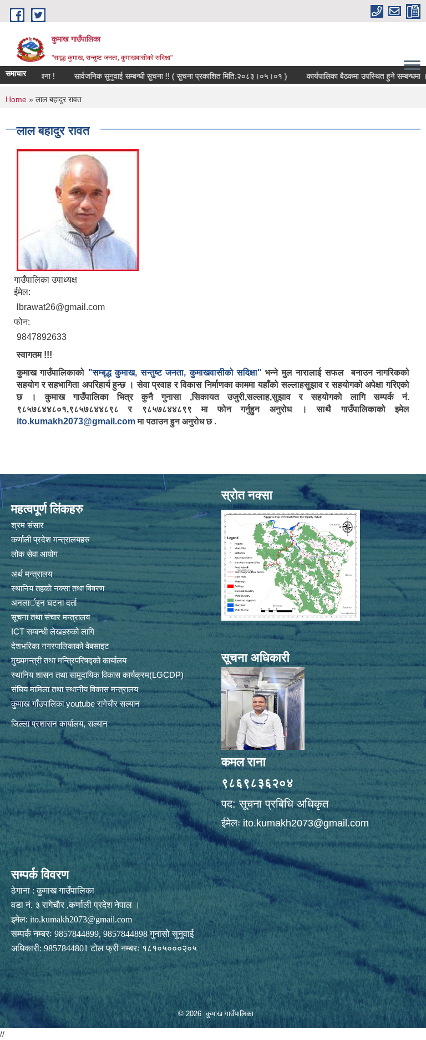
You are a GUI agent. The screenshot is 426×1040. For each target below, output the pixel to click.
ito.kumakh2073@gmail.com (76, 421)
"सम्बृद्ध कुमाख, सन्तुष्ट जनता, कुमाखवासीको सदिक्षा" (175, 372)
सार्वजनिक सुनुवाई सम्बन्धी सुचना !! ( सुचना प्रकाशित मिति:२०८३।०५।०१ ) (160, 76)
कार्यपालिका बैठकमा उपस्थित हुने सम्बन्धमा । (347, 76)
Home (16, 99)
